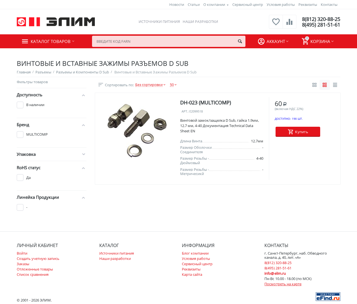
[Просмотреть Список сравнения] (289, 24)
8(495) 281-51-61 (321, 24)
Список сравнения (33, 274)
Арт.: (185, 111)
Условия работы (281, 4)
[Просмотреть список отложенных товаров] (275, 24)
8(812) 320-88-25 (321, 19)
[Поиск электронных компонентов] (328, 296)
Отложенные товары (35, 269)
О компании (214, 4)
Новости (176, 4)
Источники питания (159, 21)
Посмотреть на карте (282, 283)
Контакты (329, 4)
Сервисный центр (247, 4)
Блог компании (195, 253)
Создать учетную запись (38, 258)
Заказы (23, 263)
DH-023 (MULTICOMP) (205, 102)
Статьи (194, 4)
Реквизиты (307, 4)
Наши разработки (200, 21)
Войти (22, 253)
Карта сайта (192, 274)
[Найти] (239, 41)
